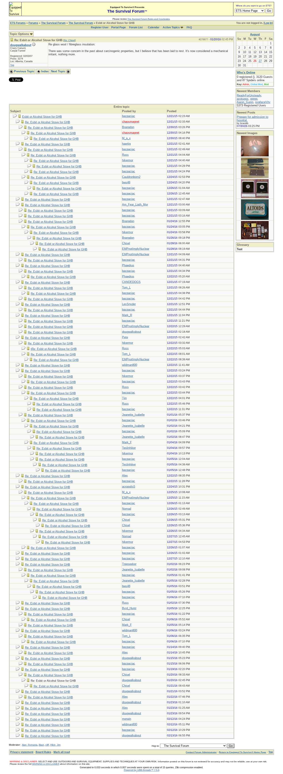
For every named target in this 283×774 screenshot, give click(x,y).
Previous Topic (23, 71)
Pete (125, 337)
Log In (268, 23)
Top (12, 65)
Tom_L (126, 287)
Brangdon (128, 127)
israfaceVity (262, 102)
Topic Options (20, 34)
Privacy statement (21, 752)
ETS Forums (18, 23)
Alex (125, 475)
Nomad (126, 508)
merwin (126, 718)
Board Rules (43, 752)
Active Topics (171, 27)
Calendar (153, 27)
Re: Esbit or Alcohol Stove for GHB (47, 122)
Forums (33, 23)
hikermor (127, 160)
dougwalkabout (20, 45)
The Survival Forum (53, 23)
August (255, 34)
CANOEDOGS (131, 282)
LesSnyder (129, 304)
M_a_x (126, 138)
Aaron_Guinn (245, 102)
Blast (41, 744)
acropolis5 (128, 486)
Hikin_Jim (55, 744)
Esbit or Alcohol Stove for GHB (42, 116)
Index (44, 71)
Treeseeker (129, 564)
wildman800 (129, 365)
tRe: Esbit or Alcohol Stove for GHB (54, 349)
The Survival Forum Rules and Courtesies (148, 19)
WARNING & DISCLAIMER (45, 764)
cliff (47, 744)
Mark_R (127, 315)
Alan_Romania (29, 744)
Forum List (136, 27)
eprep (253, 98)
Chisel (126, 243)
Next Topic (58, 71)
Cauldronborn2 (131, 177)
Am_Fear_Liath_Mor (135, 204)
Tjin (124, 398)
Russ (125, 154)
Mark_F (127, 442)
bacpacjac (128, 116)
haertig (126, 143)
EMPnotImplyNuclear (135, 248)
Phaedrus (128, 265)
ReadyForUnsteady (249, 95)
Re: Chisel (69, 40)
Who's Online (246, 72)
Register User (100, 27)
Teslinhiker (129, 447)
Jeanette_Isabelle (133, 414)
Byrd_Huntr (129, 608)
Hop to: (155, 746)
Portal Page (118, 27)
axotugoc (243, 98)
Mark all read (62, 752)
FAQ (189, 27)
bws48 (126, 182)
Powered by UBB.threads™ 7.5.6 (141, 770)
